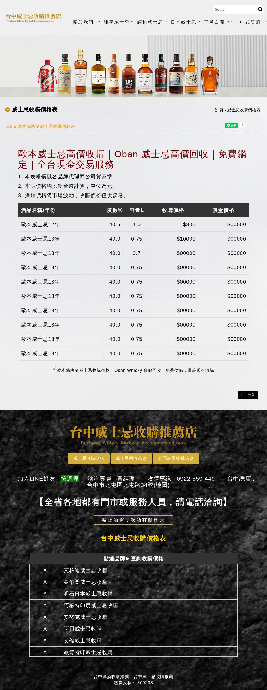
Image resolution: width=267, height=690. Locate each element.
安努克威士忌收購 (85, 617)
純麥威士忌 (117, 21)
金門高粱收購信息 (176, 458)
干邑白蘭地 (217, 21)
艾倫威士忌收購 (83, 640)
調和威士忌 (150, 21)
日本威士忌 (184, 21)
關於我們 (83, 21)
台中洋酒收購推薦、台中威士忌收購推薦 (133, 676)
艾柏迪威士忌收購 (85, 570)
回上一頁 (247, 395)
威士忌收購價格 (88, 458)
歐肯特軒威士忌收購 (88, 652)
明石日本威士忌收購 (88, 594)
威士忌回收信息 (131, 458)
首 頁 (218, 110)
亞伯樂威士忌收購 (85, 582)
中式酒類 (250, 21)
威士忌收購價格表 (243, 110)
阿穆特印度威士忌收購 (91, 605)
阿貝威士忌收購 (83, 629)
